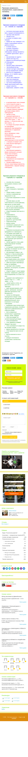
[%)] (15, 414)
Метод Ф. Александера (15, 552)
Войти (3, 709)
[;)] (7, 414)
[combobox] (6, 486)
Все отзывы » (5, 524)
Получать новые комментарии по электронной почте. (11, 433)
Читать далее (23, 602)
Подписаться (14, 493)
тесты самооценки (15, 543)
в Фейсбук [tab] (6, 408)
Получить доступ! (13, 378)
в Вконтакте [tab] (6, 404)
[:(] (6, 414)
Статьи (14, 548)
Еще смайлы (21, 413)
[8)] (4, 414)
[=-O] (12, 414)
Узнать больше (12, 510)
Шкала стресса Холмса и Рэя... (10, 618)
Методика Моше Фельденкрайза (15, 554)
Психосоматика (14, 545)
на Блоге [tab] (5, 401)
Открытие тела (15, 556)
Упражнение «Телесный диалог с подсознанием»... (11, 607)
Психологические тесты (14, 539)
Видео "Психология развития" (14, 532)
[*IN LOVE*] (14, 414)
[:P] (9, 414)
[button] (6, 15)
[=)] (2, 414)
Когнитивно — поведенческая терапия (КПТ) (13, 535)
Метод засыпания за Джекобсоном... (12, 596)
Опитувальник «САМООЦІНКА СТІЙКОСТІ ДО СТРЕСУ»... (14, 629)
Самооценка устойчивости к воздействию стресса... (13, 640)
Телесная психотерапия (14, 550)
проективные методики (15, 541)
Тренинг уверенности (14, 559)
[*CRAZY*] (17, 414)
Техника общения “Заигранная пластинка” (5, 393)
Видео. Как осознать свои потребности (21, 393)
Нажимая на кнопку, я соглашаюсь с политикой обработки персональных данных (14, 382)
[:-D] (10, 414)
